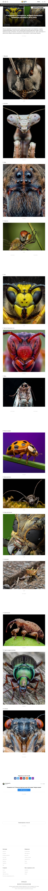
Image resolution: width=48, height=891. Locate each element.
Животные (5, 859)
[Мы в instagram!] (24, 884)
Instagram (24, 218)
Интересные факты (6, 855)
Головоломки (27, 851)
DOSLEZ (24, 882)
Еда (3, 865)
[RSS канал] (30, 884)
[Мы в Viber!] (28, 884)
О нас (4, 870)
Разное (26, 863)
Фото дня (4, 857)
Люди (26, 861)
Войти (38, 1)
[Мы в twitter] (7, 1)
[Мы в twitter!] (22, 884)
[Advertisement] (24, 45)
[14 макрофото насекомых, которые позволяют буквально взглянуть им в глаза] (33, 778)
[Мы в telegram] (5, 1)
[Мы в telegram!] (20, 884)
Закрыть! (27, 5)
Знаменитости (27, 859)
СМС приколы (27, 853)
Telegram (26, 872)
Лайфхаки (4, 863)
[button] (15, 778)
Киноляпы (26, 855)
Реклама (4, 872)
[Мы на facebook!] (3, 1)
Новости (4, 851)
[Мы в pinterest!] (26, 884)
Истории (4, 853)
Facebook (26, 870)
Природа (4, 861)
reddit (24, 252)
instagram (24, 159)
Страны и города (28, 857)
